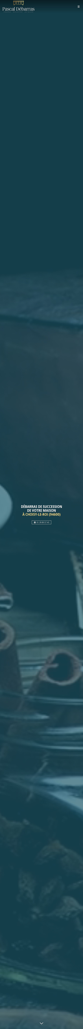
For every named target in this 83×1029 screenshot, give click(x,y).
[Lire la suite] (41, 1023)
